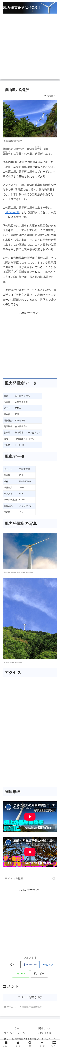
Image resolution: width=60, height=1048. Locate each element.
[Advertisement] (30, 49)
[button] (54, 878)
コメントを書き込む (30, 997)
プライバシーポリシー (15, 1033)
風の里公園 (12, 212)
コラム (15, 1028)
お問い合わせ (44, 1033)
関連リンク (44, 1028)
